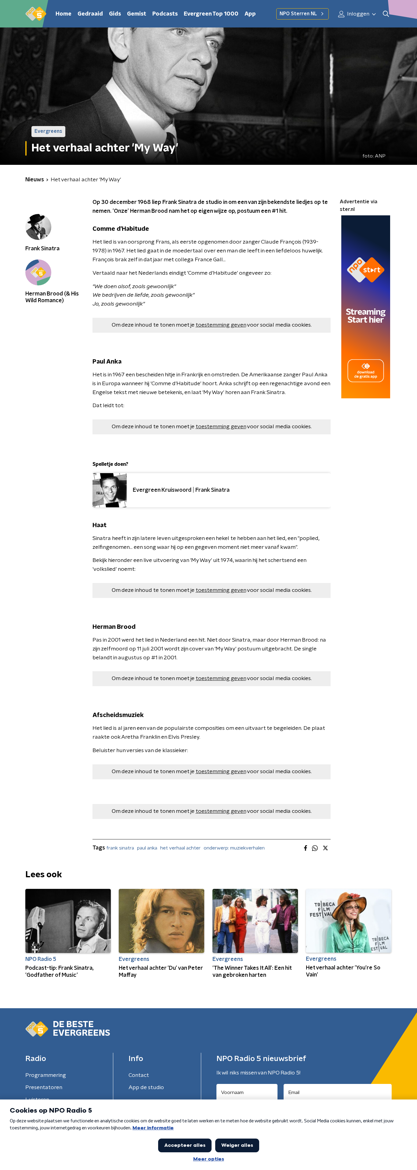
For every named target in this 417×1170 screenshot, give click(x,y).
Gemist (136, 14)
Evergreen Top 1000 (211, 14)
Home (63, 14)
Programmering (45, 1075)
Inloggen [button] (358, 14)
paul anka (147, 848)
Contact (139, 1075)
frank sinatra (120, 848)
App (250, 14)
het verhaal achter (180, 848)
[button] (386, 14)
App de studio (146, 1087)
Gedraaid (90, 14)
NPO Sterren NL (298, 13)
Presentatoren (43, 1087)
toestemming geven (221, 325)
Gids (115, 14)
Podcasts (165, 14)
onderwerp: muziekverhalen (234, 848)
